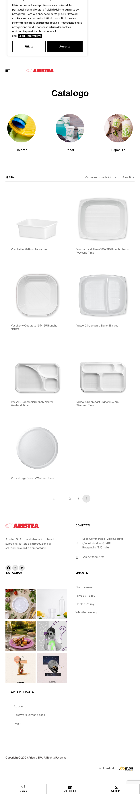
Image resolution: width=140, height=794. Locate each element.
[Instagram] (15, 568)
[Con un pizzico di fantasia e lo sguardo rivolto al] (52, 668)
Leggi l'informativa (30, 35)
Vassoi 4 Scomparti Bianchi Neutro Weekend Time (97, 403)
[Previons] (54, 499)
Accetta (65, 46)
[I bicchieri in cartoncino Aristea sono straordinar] (52, 636)
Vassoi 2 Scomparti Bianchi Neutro (97, 325)
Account (116, 790)
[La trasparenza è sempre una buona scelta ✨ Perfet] (52, 604)
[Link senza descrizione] (73, 71)
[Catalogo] (70, 787)
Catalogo (70, 790)
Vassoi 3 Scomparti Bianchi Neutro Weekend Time (32, 403)
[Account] (116, 787)
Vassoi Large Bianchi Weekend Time (32, 478)
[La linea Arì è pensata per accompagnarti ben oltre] (20, 604)
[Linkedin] (22, 568)
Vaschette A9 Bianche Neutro (29, 249)
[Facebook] (8, 568)
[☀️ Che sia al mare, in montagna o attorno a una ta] (20, 668)
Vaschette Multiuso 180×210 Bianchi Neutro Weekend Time (102, 251)
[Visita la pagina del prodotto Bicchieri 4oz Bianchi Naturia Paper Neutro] (37, 219)
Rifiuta (29, 46)
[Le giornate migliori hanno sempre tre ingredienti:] (20, 636)
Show (125, 177)
